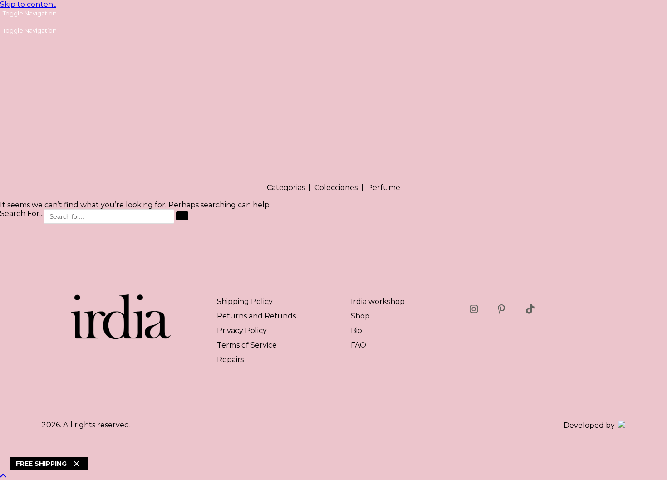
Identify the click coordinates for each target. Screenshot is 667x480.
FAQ (358, 345)
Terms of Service (247, 345)
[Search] (182, 215)
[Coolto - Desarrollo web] (621, 425)
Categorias (286, 187)
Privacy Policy (242, 330)
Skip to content (28, 4)
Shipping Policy (245, 301)
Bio (356, 330)
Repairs (230, 359)
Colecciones (336, 187)
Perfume (383, 187)
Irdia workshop (378, 301)
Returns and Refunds (256, 316)
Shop (360, 316)
